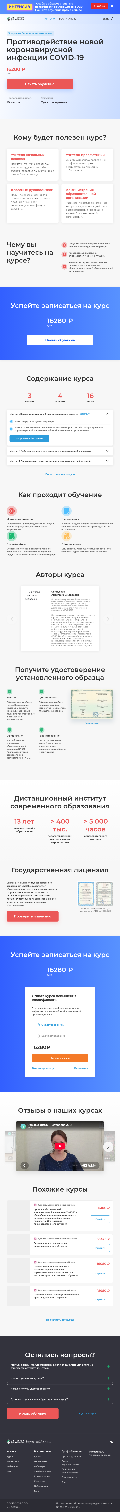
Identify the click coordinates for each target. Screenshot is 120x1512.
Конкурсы (39, 1481)
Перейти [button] (100, 1219)
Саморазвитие (69, 1477)
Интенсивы (13, 1461)
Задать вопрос (87, 1413)
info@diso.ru (96, 1451)
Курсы (10, 1456)
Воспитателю (67, 18)
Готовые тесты (42, 1476)
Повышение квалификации (69, 1471)
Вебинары (12, 1466)
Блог (9, 1471)
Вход (105, 18)
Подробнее (99, 6)
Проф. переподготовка (70, 1463)
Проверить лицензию (32, 916)
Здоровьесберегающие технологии (30, 33)
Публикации (41, 1486)
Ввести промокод (43, 1068)
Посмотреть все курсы (60, 1319)
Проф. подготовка (71, 1456)
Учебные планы (42, 1471)
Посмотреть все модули (60, 474)
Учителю (49, 18)
